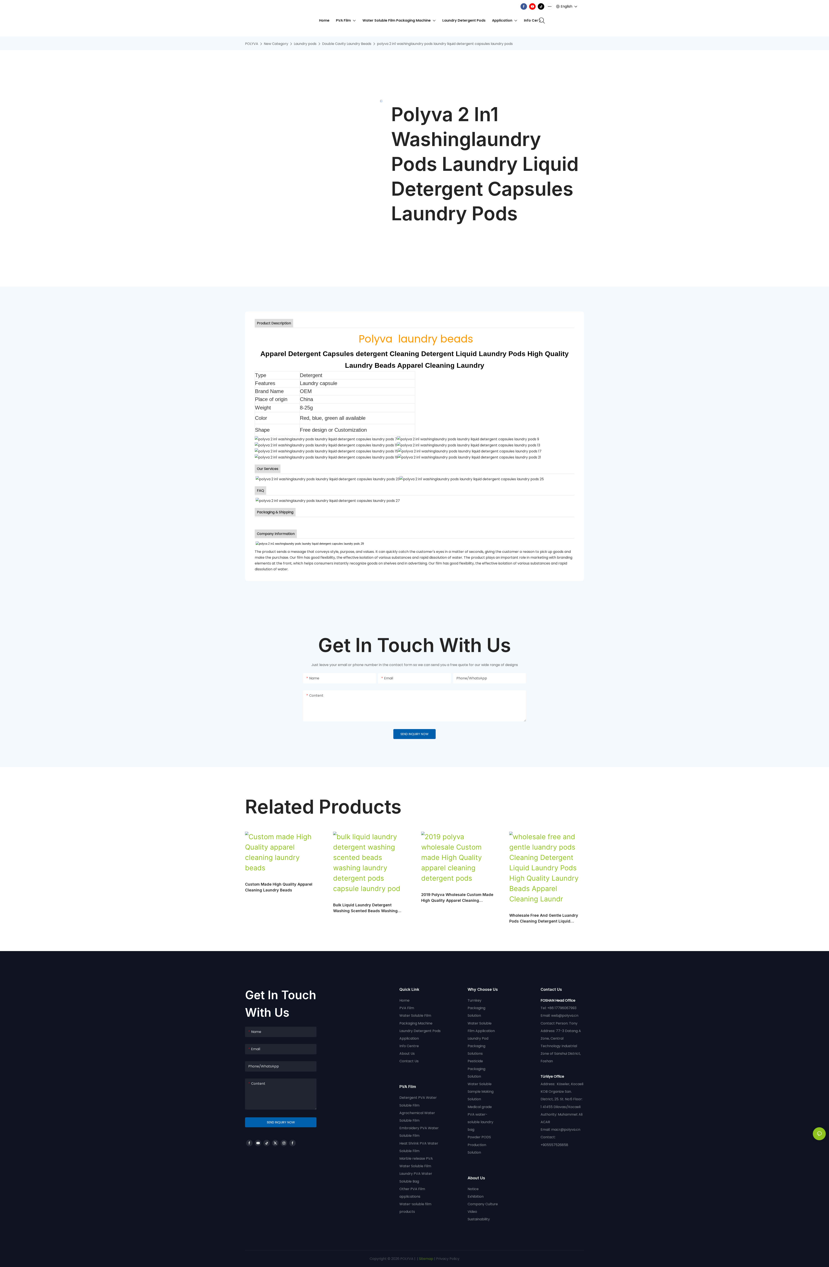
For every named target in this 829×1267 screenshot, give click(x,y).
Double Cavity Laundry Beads (346, 43)
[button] (540, 20)
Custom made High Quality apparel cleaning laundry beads (278, 887)
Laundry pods (305, 43)
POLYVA (251, 43)
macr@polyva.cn (566, 1129)
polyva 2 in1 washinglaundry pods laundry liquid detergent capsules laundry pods (445, 43)
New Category (276, 43)
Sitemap (425, 1258)
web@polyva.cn (564, 1015)
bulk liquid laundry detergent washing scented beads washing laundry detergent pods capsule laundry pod (365, 908)
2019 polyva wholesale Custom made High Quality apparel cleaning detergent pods (457, 897)
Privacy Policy (447, 1258)
